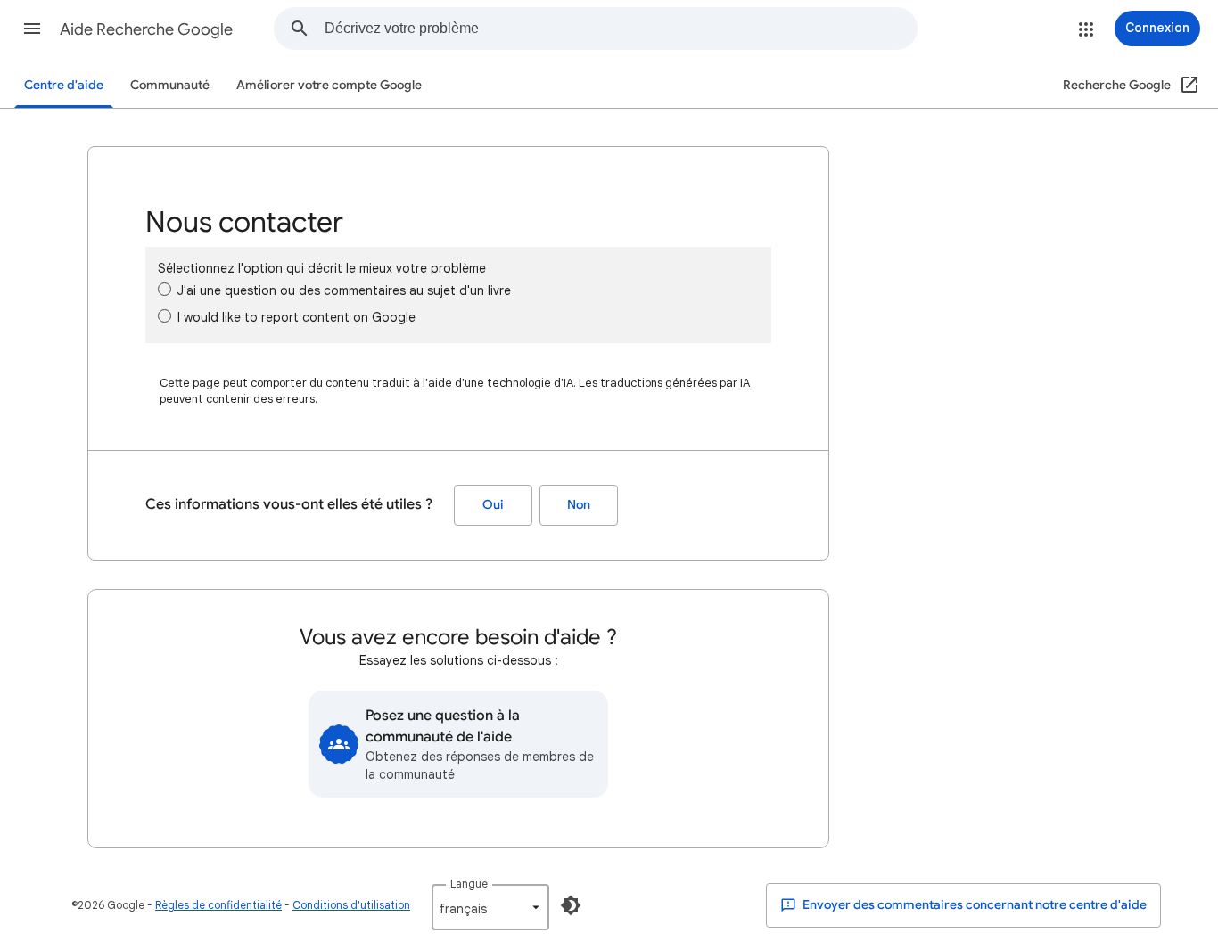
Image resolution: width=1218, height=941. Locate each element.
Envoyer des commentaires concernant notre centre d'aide (973, 904)
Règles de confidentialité (218, 905)
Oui (493, 504)
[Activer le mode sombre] (570, 905)
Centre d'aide (63, 85)
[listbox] (490, 907)
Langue (469, 883)
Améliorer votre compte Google (329, 85)
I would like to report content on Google (296, 317)
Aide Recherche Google (146, 29)
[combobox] (621, 28)
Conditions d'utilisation (351, 905)
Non (578, 504)
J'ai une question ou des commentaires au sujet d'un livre (344, 290)
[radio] (164, 289)
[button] (32, 28)
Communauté (170, 85)
